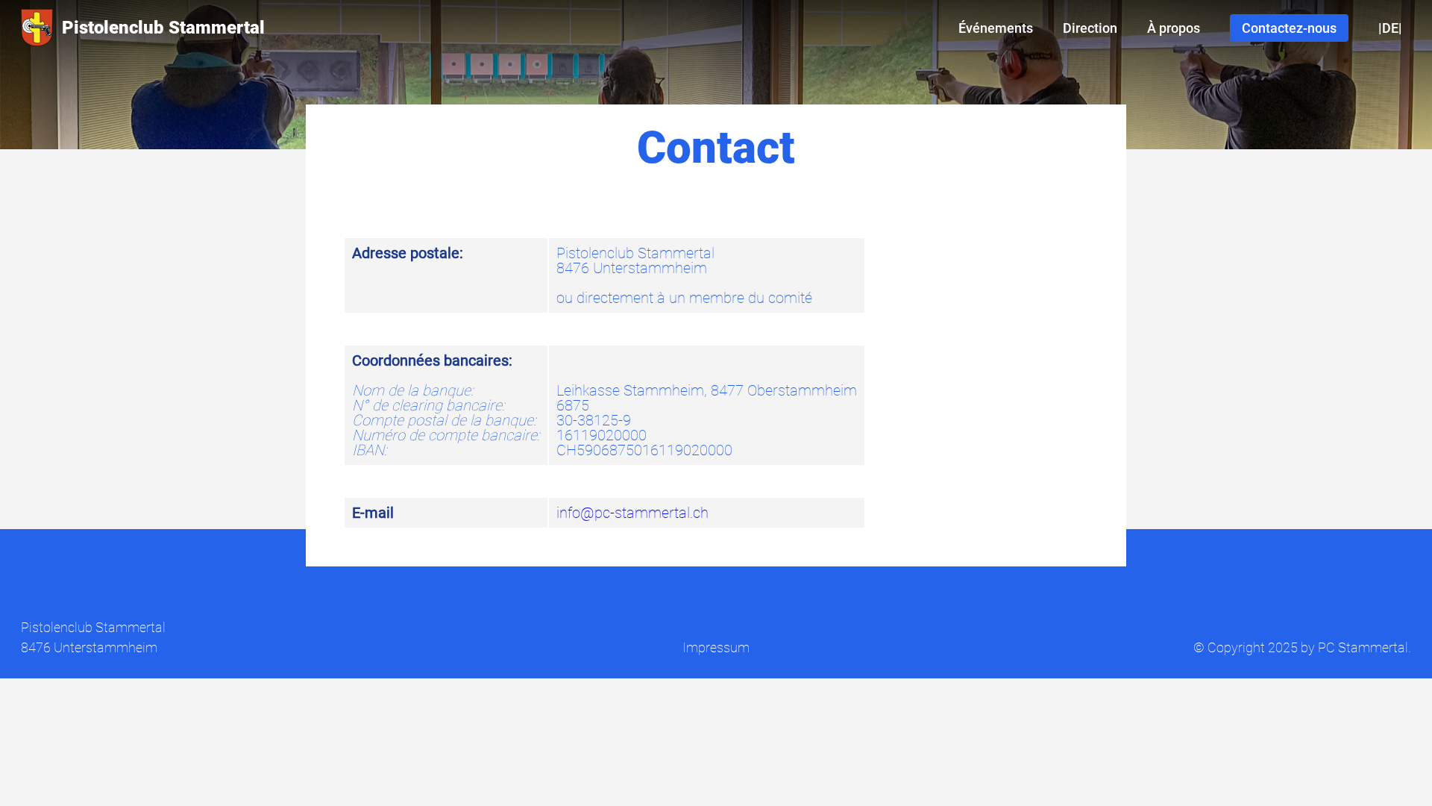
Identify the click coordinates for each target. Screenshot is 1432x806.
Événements (995, 28)
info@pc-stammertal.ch (632, 513)
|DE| (1390, 28)
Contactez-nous (1289, 28)
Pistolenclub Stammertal (163, 27)
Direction (1090, 28)
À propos (1173, 28)
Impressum (716, 647)
